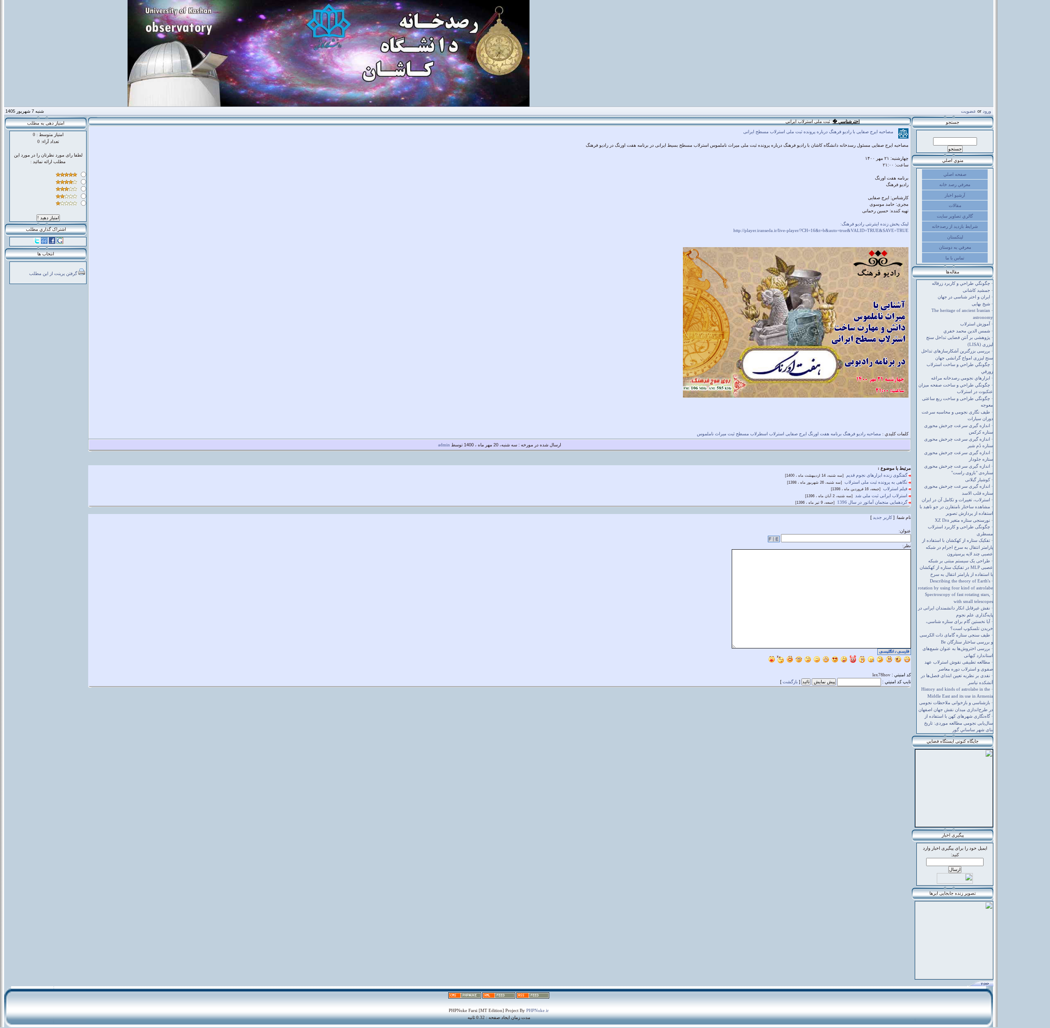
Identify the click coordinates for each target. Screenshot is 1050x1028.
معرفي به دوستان (955, 247)
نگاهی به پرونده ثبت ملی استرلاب (876, 482)
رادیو (860, 433)
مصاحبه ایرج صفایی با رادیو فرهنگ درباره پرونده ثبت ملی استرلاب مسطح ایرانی (820, 131)
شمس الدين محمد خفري (966, 330)
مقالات (955, 205)
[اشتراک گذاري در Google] (60, 242)
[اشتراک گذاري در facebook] (52, 242)
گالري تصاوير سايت (955, 216)
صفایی (791, 433)
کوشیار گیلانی (977, 479)
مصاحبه (874, 433)
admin (444, 444)
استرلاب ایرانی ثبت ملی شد (881, 495)
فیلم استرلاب (895, 488)
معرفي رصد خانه (954, 184)
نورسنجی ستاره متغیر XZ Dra (962, 520)
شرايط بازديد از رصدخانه (955, 226)
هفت (824, 433)
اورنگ (813, 433)
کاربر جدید (882, 517)
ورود (987, 111)
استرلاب (776, 433)
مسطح (742, 433)
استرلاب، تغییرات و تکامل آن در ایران (956, 499)
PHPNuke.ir (537, 1010)
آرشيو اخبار (955, 195)
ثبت (731, 433)
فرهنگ (849, 433)
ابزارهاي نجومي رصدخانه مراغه (960, 377)
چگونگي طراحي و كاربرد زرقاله (961, 283)
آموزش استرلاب (975, 323)
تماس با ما (954, 257)
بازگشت (790, 681)
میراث (720, 433)
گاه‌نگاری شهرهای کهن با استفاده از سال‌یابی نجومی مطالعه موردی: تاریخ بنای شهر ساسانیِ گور (958, 723)
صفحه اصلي (954, 174)
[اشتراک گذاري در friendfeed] (44, 242)
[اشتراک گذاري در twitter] (36, 242)
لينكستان (955, 236)
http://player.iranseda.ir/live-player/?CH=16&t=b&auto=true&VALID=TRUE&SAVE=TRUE (820, 230)
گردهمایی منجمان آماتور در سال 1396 (872, 502)
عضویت (968, 111)
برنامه (836, 433)
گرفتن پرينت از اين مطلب (53, 273)
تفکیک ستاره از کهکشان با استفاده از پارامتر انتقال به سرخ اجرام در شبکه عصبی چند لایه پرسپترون (957, 547)
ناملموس (705, 433)
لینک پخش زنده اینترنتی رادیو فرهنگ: (874, 223)
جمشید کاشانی (976, 290)
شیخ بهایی (981, 303)
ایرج (803, 433)
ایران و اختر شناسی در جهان (964, 296)
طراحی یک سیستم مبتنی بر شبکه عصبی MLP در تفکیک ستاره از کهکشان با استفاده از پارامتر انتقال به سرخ (956, 567)
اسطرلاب (759, 433)
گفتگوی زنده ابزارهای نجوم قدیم (877, 475)
